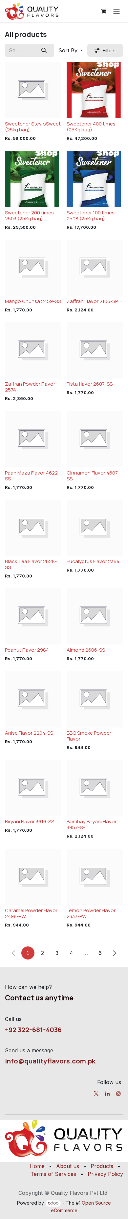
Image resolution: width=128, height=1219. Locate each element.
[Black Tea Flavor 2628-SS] (33, 528)
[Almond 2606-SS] (95, 616)
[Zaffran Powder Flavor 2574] (33, 350)
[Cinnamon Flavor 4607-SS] (95, 439)
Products (102, 1166)
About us (67, 1166)
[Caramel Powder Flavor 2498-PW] (33, 877)
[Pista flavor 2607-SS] (95, 350)
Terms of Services (53, 1174)
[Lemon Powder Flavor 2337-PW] (95, 877)
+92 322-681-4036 (33, 1029)
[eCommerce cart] (103, 11)
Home (37, 1166)
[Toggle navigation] (116, 11)
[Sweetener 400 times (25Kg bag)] (95, 90)
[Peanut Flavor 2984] (33, 616)
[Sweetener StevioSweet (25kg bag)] (33, 90)
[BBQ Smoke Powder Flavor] (95, 699)
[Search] (44, 50)
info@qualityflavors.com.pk (50, 1060)
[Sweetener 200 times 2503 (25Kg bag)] (33, 179)
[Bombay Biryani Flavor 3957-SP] (95, 788)
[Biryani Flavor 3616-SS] (33, 788)
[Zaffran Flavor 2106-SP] (95, 268)
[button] (70, 50)
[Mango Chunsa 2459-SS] (33, 268)
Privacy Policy (105, 1174)
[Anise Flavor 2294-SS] (33, 699)
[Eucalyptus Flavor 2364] (95, 528)
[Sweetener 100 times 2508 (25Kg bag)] (95, 179)
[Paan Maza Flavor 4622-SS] (33, 439)
